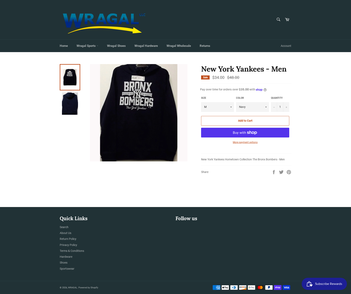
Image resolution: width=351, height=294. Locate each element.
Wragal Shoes (116, 46)
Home (64, 46)
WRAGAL (72, 287)
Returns (205, 46)
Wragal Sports (86, 46)
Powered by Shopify (88, 287)
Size (203, 98)
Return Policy (68, 238)
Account (286, 45)
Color (240, 98)
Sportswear (67, 268)
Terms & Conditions (72, 250)
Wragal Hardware (146, 46)
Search (64, 227)
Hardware (66, 256)
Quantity (277, 98)
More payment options (245, 142)
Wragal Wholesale (179, 46)
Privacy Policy (68, 245)
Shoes (63, 262)
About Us (65, 233)
